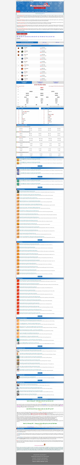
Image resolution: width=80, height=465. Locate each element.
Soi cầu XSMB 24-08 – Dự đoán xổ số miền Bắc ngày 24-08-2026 (30, 162)
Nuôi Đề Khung (19, 278)
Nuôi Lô (29, 11)
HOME (19, 11)
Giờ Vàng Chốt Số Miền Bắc (22, 318)
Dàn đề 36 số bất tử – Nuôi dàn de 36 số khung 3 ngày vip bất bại (30, 299)
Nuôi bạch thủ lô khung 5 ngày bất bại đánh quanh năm (29, 266)
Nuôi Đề (33, 11)
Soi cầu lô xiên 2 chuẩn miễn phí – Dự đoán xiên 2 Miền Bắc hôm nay (31, 204)
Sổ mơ (46, 11)
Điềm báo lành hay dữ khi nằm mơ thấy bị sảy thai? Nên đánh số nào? (31, 387)
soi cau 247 (59, 447)
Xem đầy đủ (18, 38)
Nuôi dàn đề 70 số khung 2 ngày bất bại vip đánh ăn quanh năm (30, 312)
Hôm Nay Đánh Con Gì (21, 348)
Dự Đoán (22, 11)
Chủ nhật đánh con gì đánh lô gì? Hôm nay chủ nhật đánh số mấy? (30, 369)
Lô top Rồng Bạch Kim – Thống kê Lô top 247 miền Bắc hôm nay (30, 323)
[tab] (27, 42)
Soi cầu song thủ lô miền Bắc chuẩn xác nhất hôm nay (28, 197)
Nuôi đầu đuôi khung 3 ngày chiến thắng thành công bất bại (29, 283)
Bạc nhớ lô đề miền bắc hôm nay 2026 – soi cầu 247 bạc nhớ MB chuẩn (31, 329)
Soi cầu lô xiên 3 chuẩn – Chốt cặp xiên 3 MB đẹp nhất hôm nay (30, 207)
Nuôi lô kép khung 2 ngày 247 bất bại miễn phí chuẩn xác (29, 253)
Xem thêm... (40, 176)
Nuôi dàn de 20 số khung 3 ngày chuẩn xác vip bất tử (28, 293)
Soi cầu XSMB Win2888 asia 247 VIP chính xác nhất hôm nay (29, 342)
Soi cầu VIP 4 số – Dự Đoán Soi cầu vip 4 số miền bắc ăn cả (29, 210)
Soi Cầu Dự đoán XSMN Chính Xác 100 (24, 178)
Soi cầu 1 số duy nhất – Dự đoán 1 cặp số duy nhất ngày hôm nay (30, 194)
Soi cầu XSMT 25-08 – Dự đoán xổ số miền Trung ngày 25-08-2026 (30, 169)
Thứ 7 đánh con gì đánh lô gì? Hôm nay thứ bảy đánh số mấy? (30, 366)
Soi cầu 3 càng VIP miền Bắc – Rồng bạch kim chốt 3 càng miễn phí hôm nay (32, 236)
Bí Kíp (43, 11)
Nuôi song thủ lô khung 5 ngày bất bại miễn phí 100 (28, 269)
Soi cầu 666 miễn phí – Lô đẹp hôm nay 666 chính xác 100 (29, 336)
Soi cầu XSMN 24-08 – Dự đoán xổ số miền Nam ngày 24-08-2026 (30, 183)
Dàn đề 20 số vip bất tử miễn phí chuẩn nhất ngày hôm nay (29, 217)
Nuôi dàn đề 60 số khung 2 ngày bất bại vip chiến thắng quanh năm (30, 309)
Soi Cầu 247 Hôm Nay (21, 189)
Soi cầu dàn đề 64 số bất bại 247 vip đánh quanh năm (28, 223)
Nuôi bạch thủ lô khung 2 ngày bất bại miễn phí (27, 247)
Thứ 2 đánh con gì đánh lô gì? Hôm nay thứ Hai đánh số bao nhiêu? (31, 350)
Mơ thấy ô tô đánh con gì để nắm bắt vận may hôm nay (28, 384)
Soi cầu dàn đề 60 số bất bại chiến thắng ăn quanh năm (29, 220)
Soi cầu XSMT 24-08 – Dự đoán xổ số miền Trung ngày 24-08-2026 (30, 172)
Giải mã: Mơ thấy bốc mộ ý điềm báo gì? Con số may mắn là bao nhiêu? (31, 390)
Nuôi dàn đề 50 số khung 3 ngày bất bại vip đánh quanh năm (29, 306)
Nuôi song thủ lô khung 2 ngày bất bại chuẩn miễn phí (28, 250)
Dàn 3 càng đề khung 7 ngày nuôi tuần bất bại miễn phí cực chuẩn (30, 280)
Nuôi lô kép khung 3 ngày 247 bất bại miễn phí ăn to (28, 263)
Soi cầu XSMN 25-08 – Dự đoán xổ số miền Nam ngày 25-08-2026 (30, 180)
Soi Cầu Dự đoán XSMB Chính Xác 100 (24, 157)
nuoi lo (34, 448)
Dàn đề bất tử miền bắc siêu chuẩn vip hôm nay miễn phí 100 (29, 226)
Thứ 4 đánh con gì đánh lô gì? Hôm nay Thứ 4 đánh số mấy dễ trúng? (31, 356)
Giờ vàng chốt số (38, 11)
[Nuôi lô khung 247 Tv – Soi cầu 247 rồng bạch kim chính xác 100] (40, 6)
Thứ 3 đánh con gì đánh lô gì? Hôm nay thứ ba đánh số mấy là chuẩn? (31, 353)
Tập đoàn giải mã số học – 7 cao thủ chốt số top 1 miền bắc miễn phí (31, 339)
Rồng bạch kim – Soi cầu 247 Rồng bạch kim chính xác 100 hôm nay (30, 320)
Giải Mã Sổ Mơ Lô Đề (20, 382)
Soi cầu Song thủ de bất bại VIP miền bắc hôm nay (28, 233)
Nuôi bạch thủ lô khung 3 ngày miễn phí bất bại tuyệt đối (29, 256)
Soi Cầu (25, 11)
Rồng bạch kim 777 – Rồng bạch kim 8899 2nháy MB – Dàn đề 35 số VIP (31, 326)
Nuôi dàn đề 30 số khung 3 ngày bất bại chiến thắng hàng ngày (30, 296)
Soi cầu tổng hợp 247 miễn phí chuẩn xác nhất (27, 191)
